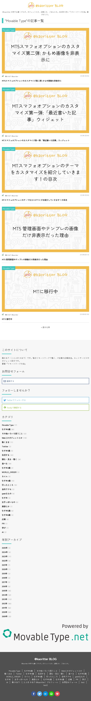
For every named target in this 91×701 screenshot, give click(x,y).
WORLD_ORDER (9, 472)
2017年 (4, 582)
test (82, 682)
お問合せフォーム (69, 682)
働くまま (5, 442)
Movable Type (8, 425)
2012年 (4, 603)
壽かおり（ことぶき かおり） (14, 358)
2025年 (5, 547)
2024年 (5, 552)
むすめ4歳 (6, 480)
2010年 (4, 612)
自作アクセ (6, 489)
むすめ (5, 497)
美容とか (5, 506)
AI (3, 532)
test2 (45, 685)
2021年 (4, 564)
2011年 (4, 607)
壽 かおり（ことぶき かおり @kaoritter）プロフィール (35, 682)
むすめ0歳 (6, 429)
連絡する (10, 381)
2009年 (5, 616)
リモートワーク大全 (77, 12)
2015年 (4, 590)
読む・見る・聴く (9, 459)
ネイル (5, 476)
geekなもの (6, 493)
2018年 (4, 577)
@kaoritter (6, 12)
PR (3, 523)
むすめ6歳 (6, 514)
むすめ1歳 (6, 450)
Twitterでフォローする (16, 400)
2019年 (4, 573)
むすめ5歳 (6, 510)
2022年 (5, 560)
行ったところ (7, 484)
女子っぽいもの (8, 502)
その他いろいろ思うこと (12, 433)
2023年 (5, 556)
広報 (4, 519)
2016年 (4, 586)
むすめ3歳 (6, 467)
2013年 (4, 599)
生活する (5, 454)
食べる (5, 463)
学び (4, 527)
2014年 (4, 594)
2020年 (5, 569)
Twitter (5, 446)
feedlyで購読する (14, 407)
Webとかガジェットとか (12, 437)
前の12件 (46, 327)
